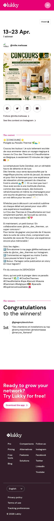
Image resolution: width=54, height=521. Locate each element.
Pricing (11, 449)
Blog (10, 463)
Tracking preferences (18, 508)
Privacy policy (15, 497)
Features (24, 455)
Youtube (40, 472)
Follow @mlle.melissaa (16, 116)
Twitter (39, 460)
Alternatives (26, 449)
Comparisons (27, 443)
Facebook (41, 455)
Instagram (41, 449)
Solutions (24, 460)
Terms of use (14, 502)
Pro (9, 443)
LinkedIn (40, 466)
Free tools (10, 456)
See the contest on (20, 120)
